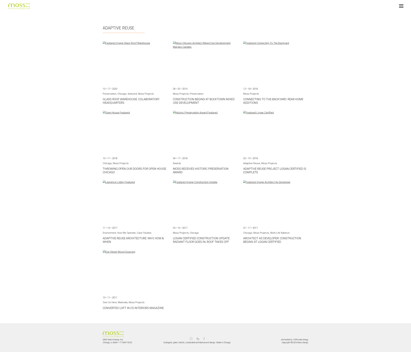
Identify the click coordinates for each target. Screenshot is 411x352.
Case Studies (144, 232)
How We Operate (126, 232)
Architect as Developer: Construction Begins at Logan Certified (272, 240)
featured (132, 93)
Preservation (109, 93)
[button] (401, 6)
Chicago (122, 93)
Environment (109, 232)
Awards (177, 163)
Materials (123, 302)
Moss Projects (146, 93)
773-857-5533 (126, 342)
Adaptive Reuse (251, 163)
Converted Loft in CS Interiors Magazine (133, 308)
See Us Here (110, 302)
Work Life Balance (280, 232)
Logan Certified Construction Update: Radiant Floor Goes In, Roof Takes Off (201, 240)
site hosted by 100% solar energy (294, 340)
